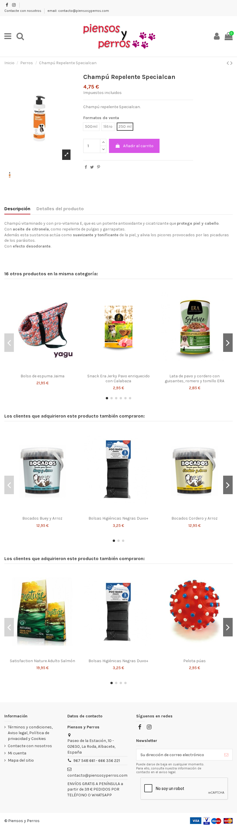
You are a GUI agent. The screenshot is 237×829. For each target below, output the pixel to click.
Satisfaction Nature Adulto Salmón (42, 660)
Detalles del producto (60, 208)
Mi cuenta (17, 753)
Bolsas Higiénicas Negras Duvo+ (118, 518)
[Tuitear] (92, 167)
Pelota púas (194, 660)
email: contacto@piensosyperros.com (78, 11)
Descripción (17, 208)
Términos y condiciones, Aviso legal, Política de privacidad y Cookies (30, 733)
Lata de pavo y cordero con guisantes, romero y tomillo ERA (194, 378)
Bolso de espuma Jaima (42, 376)
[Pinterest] (98, 167)
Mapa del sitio (21, 760)
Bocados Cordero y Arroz (194, 518)
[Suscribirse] (226, 754)
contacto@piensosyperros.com (97, 775)
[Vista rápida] (42, 369)
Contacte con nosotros (23, 11)
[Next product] (231, 63)
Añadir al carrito (138, 145)
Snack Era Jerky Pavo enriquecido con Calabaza (118, 378)
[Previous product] (228, 63)
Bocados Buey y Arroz (42, 518)
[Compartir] (86, 167)
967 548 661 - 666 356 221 (96, 760)
